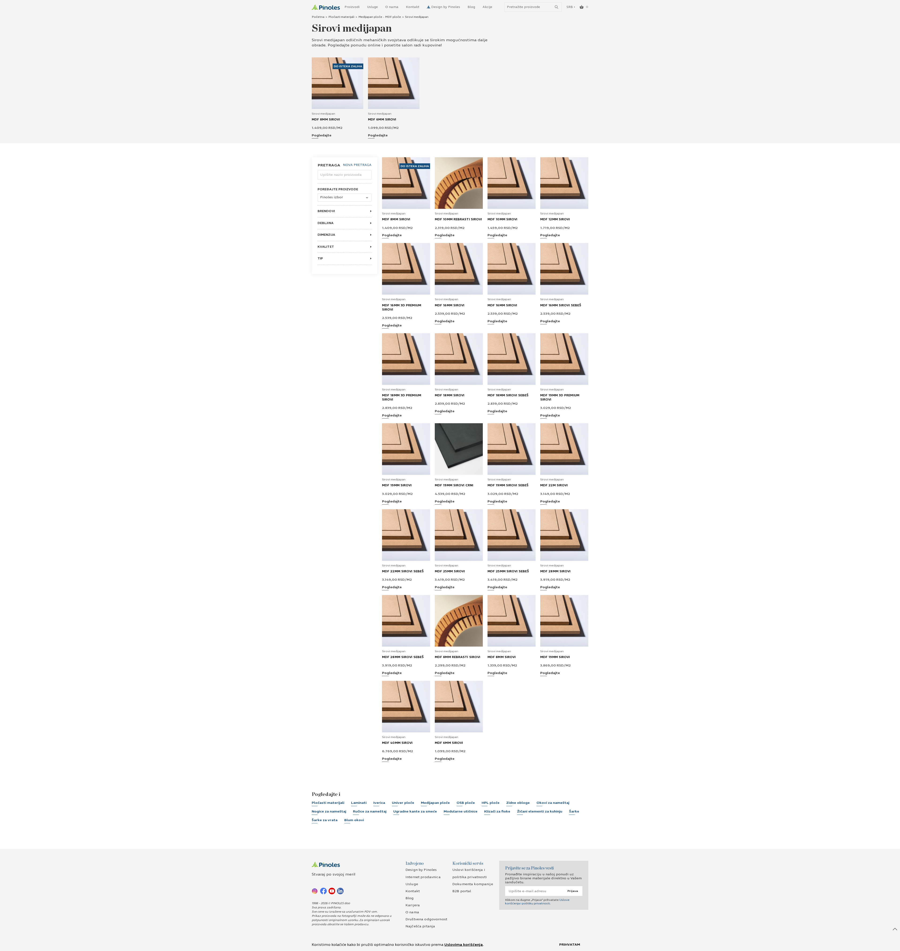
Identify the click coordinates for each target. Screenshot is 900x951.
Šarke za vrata (325, 820)
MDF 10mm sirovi (503, 219)
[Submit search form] (556, 7)
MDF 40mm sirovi (397, 743)
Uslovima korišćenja (463, 945)
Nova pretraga (357, 165)
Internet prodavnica (423, 877)
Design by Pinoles (445, 7)
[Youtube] (332, 890)
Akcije (487, 7)
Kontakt (412, 7)
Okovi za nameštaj (552, 803)
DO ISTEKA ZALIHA (348, 66)
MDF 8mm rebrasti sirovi (457, 657)
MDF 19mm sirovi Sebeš (508, 485)
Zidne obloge (518, 803)
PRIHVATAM (569, 945)
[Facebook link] (323, 890)
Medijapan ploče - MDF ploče (379, 17)
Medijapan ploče (435, 803)
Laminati (359, 803)
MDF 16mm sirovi (450, 305)
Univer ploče (403, 803)
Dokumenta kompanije (472, 884)
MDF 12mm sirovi (555, 219)
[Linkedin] (340, 890)
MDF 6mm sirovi (382, 119)
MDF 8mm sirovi (326, 119)
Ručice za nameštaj (369, 811)
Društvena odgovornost (426, 919)
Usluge (372, 7)
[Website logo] (326, 7)
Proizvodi (352, 7)
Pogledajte (321, 135)
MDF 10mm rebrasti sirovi (458, 219)
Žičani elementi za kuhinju (539, 811)
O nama (391, 7)
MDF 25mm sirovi (450, 571)
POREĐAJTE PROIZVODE (338, 189)
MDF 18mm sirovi (450, 395)
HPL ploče (490, 803)
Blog (471, 7)
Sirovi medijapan (323, 113)
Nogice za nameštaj (329, 811)
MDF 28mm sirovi (555, 571)
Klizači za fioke (497, 811)
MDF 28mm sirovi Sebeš (403, 657)
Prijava (572, 891)
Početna (318, 17)
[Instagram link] (315, 890)
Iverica (379, 803)
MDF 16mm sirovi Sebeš (560, 305)
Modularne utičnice (460, 811)
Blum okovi (354, 820)
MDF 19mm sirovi (397, 485)
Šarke (574, 811)
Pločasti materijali (341, 17)
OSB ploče (466, 803)
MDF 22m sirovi (554, 485)
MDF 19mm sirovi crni (454, 485)
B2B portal (461, 891)
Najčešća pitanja (420, 926)
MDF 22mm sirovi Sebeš (403, 571)
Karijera (412, 905)
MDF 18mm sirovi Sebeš (508, 395)
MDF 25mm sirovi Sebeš (508, 571)
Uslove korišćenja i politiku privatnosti (537, 901)
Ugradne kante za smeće (415, 811)
